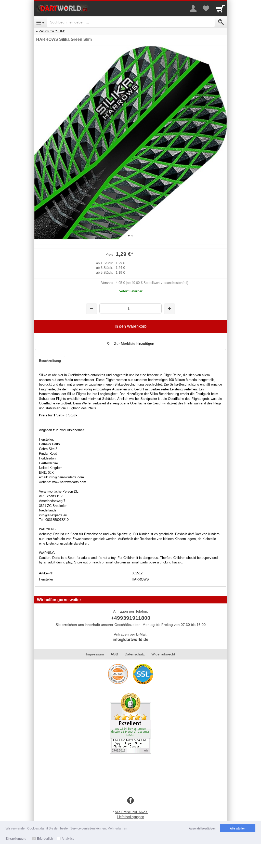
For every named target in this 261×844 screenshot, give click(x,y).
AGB (114, 654)
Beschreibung (50, 361)
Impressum (95, 654)
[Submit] (221, 22)
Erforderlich (45, 838)
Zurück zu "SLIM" (52, 31)
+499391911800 (130, 618)
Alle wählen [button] (237, 828)
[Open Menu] (40, 22)
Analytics (68, 838)
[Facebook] (130, 800)
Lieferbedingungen (130, 817)
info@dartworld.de (130, 639)
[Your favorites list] (206, 8)
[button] (130, 344)
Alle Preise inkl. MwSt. (131, 812)
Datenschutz (135, 654)
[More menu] (193, 8)
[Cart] (220, 8)
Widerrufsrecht (163, 654)
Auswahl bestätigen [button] (202, 828)
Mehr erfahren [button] (117, 828)
